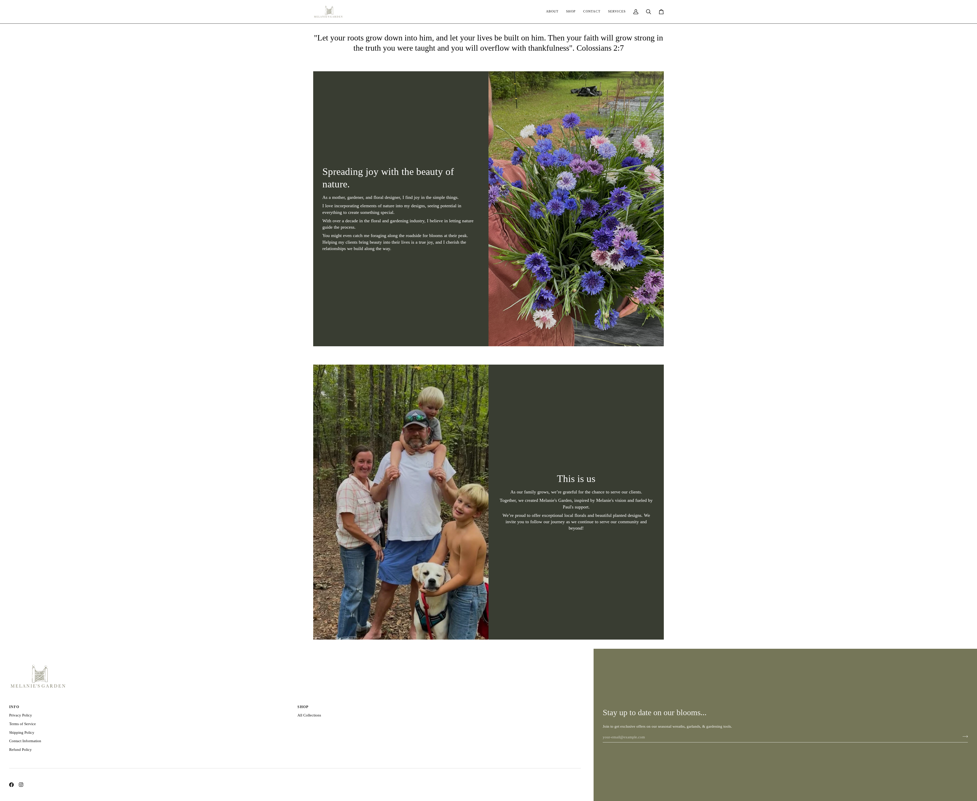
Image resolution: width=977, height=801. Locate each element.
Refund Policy (20, 749)
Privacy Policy (20, 715)
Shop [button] (303, 707)
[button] (616, 11)
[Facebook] (11, 784)
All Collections (309, 715)
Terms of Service (22, 724)
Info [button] (14, 707)
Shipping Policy (21, 732)
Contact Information (25, 741)
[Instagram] (21, 784)
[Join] (963, 736)
